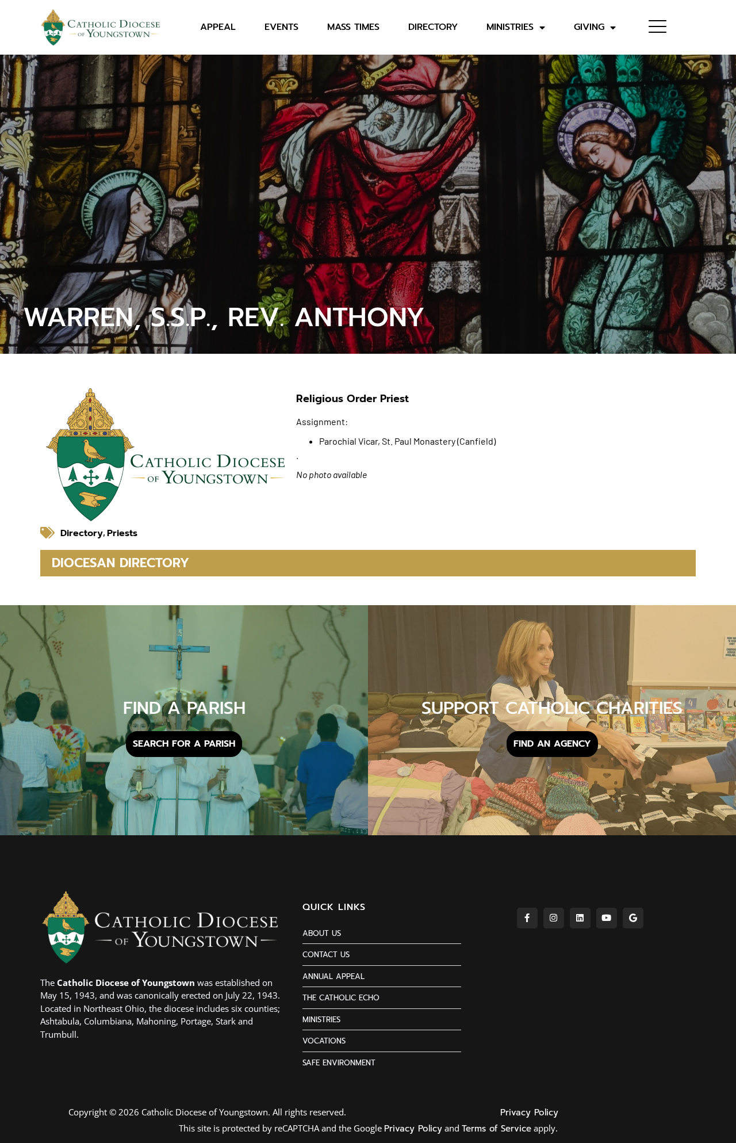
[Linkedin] (580, 918)
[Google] (633, 918)
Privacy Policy (529, 1112)
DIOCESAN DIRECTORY (120, 562)
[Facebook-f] (527, 918)
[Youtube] (606, 918)
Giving (589, 27)
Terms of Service (496, 1128)
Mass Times (353, 27)
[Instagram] (553, 918)
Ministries (510, 27)
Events (281, 27)
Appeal (218, 27)
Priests (122, 533)
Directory (433, 27)
